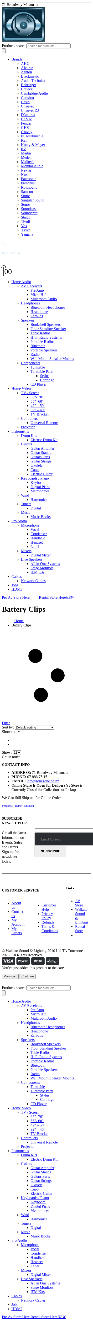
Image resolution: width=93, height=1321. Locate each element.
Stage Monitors (42, 568)
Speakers (28, 320)
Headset (37, 542)
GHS (25, 128)
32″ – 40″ (38, 410)
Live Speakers (31, 559)
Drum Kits (29, 436)
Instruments (20, 431)
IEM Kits (38, 572)
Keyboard (38, 483)
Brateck (27, 89)
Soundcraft (29, 213)
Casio (25, 102)
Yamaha (27, 234)
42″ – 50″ (38, 406)
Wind (25, 495)
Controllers (29, 418)
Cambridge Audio (34, 93)
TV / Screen (30, 393)
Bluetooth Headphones (48, 307)
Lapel (35, 547)
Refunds (47, 922)
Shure (25, 196)
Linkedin (29, 806)
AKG (25, 63)
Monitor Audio (32, 166)
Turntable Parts (42, 371)
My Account (17, 922)
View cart (10, 976)
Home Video (21, 389)
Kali (24, 140)
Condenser (39, 534)
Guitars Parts (40, 457)
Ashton (26, 72)
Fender (26, 123)
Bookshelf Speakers (46, 324)
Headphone (39, 312)
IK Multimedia (32, 136)
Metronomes (40, 491)
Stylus (44, 376)
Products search (14, 46)
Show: (7, 732)
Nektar (26, 170)
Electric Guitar (41, 474)
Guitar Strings (41, 461)
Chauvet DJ (30, 110)
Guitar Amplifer (42, 448)
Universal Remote (44, 423)
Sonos (25, 204)
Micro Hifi (38, 295)
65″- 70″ (37, 397)
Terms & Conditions (49, 928)
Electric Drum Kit (44, 440)
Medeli (26, 157)
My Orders (16, 931)
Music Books (41, 517)
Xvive (25, 230)
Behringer (28, 85)
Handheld (38, 538)
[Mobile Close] (5, 983)
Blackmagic (30, 76)
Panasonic (28, 179)
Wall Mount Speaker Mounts (52, 359)
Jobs (14, 585)
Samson (27, 192)
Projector (28, 427)
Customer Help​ (48, 907)
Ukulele (36, 465)
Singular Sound (32, 200)
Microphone (30, 525)
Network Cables (33, 581)
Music (25, 512)
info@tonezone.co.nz (43, 781)
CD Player (38, 384)
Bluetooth (38, 346)
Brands (16, 59)
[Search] (4, 50)
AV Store (79, 903)
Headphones (30, 303)
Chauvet (27, 106)
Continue (27, 976)
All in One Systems (45, 564)
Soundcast (28, 209)
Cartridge (47, 380)
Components (30, 363)
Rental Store (80, 928)
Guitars (26, 444)
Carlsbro (27, 98)
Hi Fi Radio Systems (46, 337)
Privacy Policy (47, 916)
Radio (35, 354)
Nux (24, 175)
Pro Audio (19, 521)
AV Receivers (31, 286)
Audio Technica (33, 81)
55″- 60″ (37, 401)
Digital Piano (40, 487)
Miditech (27, 162)
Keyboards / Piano (35, 478)
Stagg (25, 217)
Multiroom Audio (44, 299)
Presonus (28, 183)
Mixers (26, 551)
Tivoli (25, 221)
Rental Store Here (56, 597)
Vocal (35, 529)
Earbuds (37, 316)
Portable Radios (42, 342)
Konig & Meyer (33, 145)
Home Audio (21, 282)
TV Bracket (39, 414)
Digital (36, 508)
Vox (24, 226)
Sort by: (8, 727)
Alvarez (27, 68)
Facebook (7, 806)
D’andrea (28, 115)
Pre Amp (37, 290)
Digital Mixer (41, 555)
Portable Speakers (44, 350)
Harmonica (39, 500)
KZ (23, 149)
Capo (35, 470)
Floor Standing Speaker (48, 329)
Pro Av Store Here (16, 597)
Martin (26, 153)
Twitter (18, 806)
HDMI (16, 589)
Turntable (38, 367)
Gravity (26, 132)
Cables (16, 576)
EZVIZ (26, 119)
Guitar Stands (41, 453)
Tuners (26, 504)
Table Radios (40, 333)
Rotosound (29, 187)
